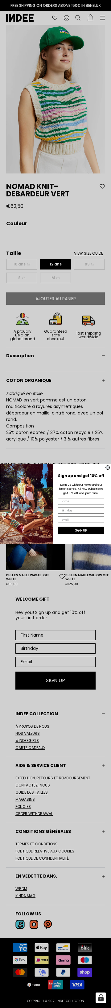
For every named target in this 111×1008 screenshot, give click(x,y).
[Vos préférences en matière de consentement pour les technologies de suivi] (101, 998)
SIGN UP (81, 530)
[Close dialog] (107, 468)
